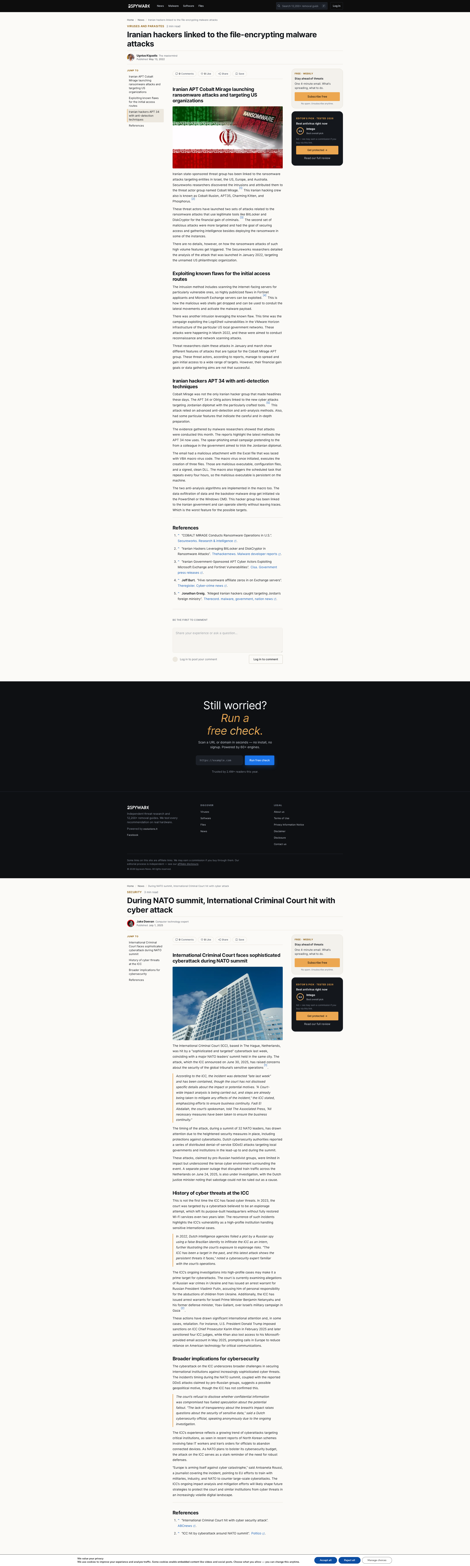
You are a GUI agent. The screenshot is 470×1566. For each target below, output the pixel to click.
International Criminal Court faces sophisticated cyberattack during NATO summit (145, 948)
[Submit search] (278, 5)
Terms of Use (281, 818)
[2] (193, 198)
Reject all (349, 1560)
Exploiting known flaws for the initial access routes (144, 101)
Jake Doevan (145, 921)
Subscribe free (317, 96)
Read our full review (317, 158)
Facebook (132, 834)
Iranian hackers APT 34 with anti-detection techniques (144, 115)
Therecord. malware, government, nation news (238, 599)
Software (188, 5)
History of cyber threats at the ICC (144, 962)
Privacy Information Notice (289, 824)
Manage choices (377, 1560)
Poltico (256, 1533)
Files (201, 5)
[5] (268, 402)
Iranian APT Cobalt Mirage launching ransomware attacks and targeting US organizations (144, 84)
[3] (241, 217)
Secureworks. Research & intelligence (205, 541)
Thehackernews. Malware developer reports (244, 554)
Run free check (260, 760)
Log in (337, 5)
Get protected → (317, 150)
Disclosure (280, 837)
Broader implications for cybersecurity (144, 972)
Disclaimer (279, 831)
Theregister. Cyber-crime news (200, 586)
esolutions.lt (150, 828)
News (160, 5)
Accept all (326, 1560)
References (136, 125)
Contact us (280, 844)
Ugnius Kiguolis (147, 55)
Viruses (204, 811)
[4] (264, 295)
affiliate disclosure (188, 863)
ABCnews (185, 1526)
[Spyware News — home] (139, 6)
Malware (173, 5)
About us (279, 811)
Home (130, 19)
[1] (240, 188)
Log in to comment (266, 659)
